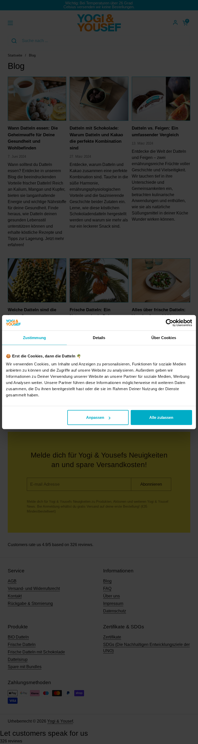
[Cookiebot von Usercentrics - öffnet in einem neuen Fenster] (169, 322)
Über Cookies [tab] (163, 337)
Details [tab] (99, 337)
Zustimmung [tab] (34, 337)
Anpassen (95, 417)
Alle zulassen (161, 417)
